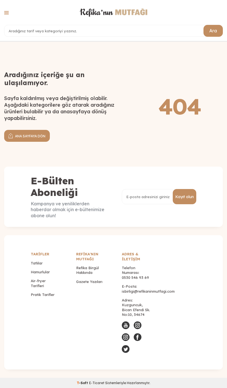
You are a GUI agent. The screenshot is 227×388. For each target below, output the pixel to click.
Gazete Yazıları (89, 281)
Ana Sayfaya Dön (29, 136)
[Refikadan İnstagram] (126, 337)
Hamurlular (40, 272)
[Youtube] (126, 325)
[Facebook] (137, 337)
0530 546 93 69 (135, 277)
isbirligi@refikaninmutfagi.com (148, 291)
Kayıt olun (184, 196)
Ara (213, 30)
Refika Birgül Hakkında (87, 270)
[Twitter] (126, 349)
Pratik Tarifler (43, 294)
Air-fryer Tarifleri (38, 283)
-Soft (83, 383)
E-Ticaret (96, 383)
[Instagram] (137, 325)
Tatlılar (37, 263)
